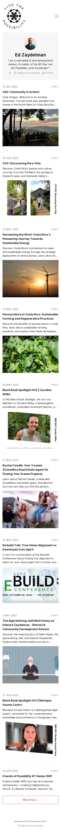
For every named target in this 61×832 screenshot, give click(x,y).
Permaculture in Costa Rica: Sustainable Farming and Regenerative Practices (30, 316)
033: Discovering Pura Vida (22, 163)
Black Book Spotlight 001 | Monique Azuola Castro (27, 702)
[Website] (10, 73)
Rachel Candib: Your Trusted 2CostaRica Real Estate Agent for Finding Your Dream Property (25, 469)
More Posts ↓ (30, 799)
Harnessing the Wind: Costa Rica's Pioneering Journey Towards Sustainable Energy (27, 239)
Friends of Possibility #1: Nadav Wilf (27, 776)
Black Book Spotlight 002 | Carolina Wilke (27, 392)
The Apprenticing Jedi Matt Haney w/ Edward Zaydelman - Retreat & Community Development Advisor (28, 625)
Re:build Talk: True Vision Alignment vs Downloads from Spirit (29, 547)
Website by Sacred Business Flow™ (30, 821)
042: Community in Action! (21, 92)
